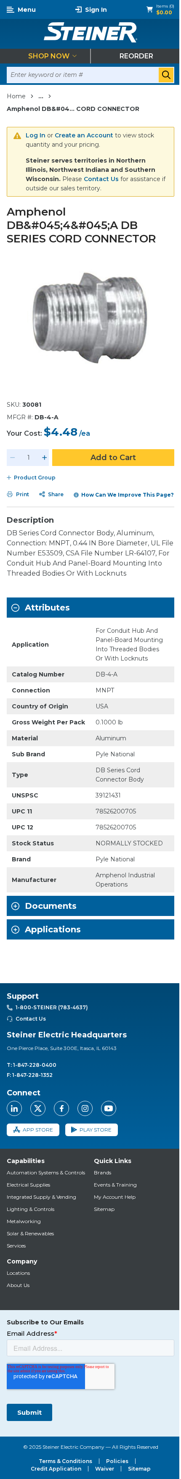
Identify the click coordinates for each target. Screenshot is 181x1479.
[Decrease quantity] (13, 457)
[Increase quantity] (45, 457)
